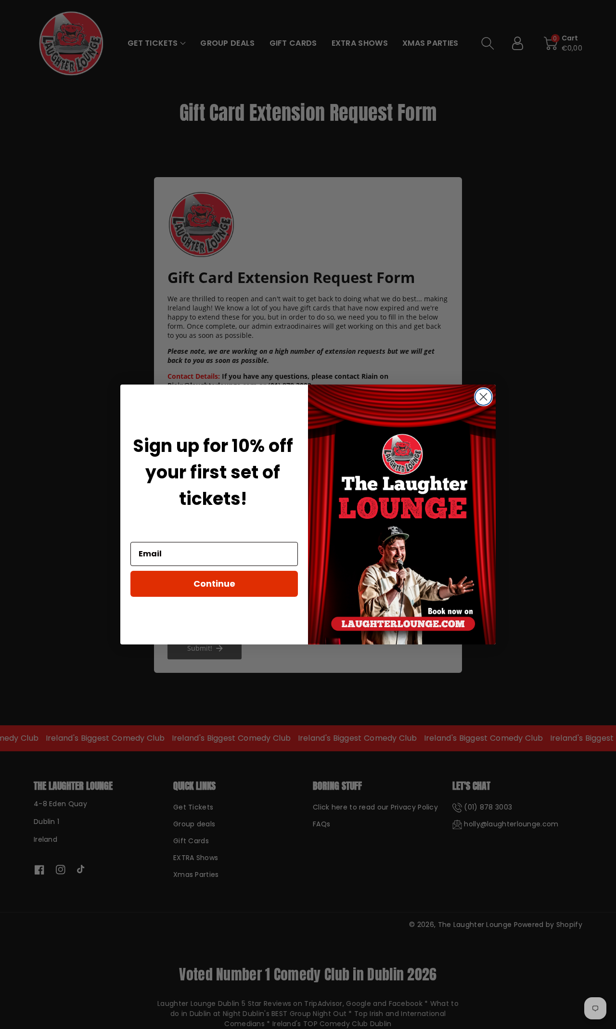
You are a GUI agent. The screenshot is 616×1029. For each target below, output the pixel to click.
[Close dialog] (483, 396)
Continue (214, 584)
